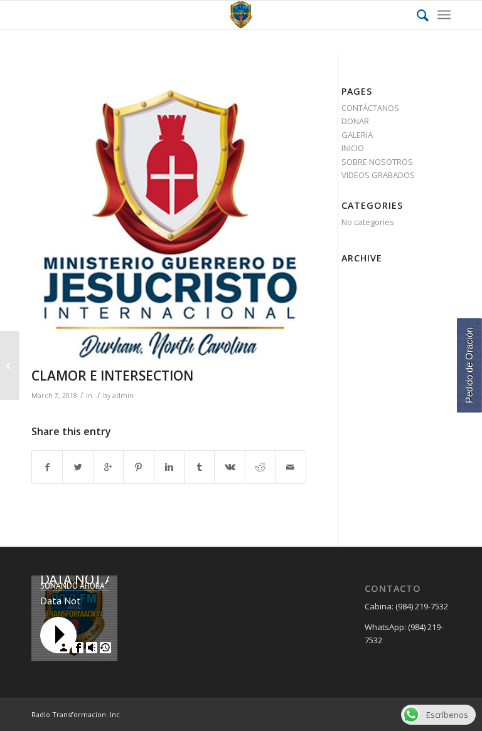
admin (123, 395)
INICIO (352, 148)
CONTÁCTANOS (370, 107)
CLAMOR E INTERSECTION (112, 375)
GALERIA (357, 134)
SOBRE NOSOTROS (377, 161)
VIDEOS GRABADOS (378, 175)
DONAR (355, 121)
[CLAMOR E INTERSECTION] (168, 224)
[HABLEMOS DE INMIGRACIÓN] (9, 365)
